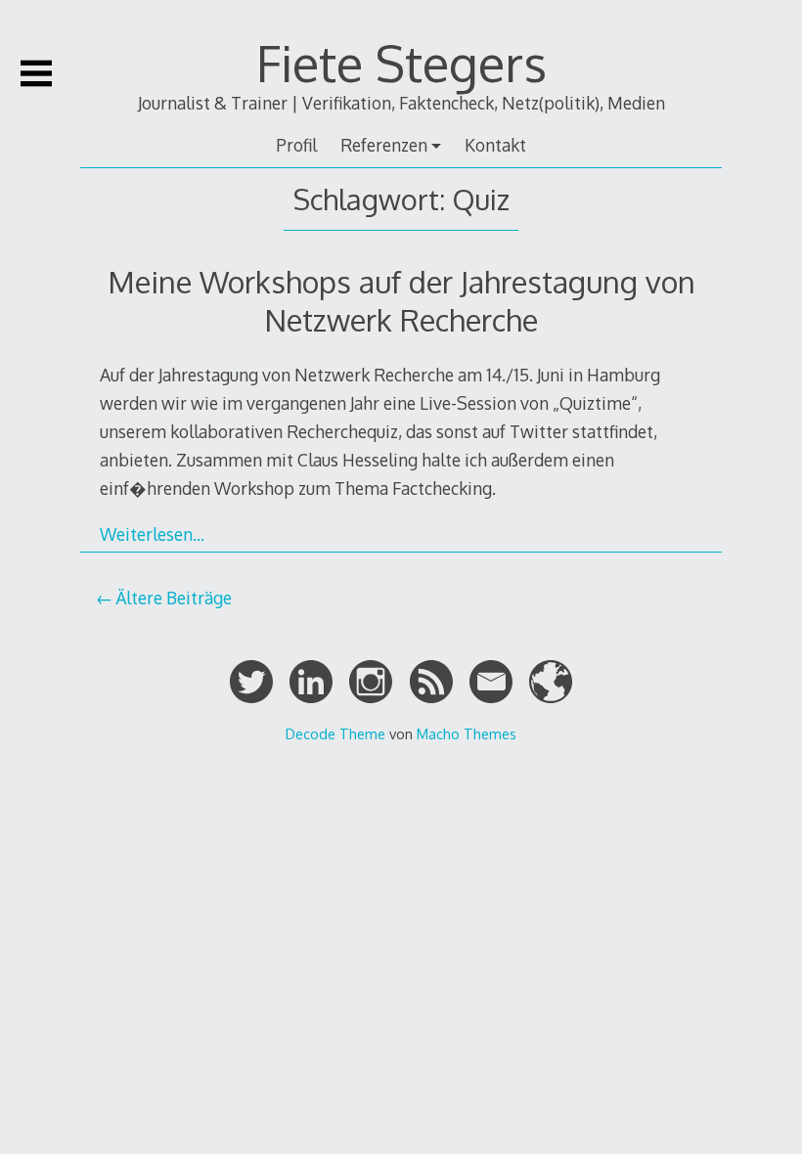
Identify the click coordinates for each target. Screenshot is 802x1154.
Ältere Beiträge (173, 597)
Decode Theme (335, 733)
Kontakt (495, 144)
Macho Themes (466, 733)
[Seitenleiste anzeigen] (36, 73)
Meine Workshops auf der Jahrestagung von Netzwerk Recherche (401, 299)
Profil (296, 144)
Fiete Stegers (401, 62)
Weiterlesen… (152, 534)
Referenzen (383, 144)
